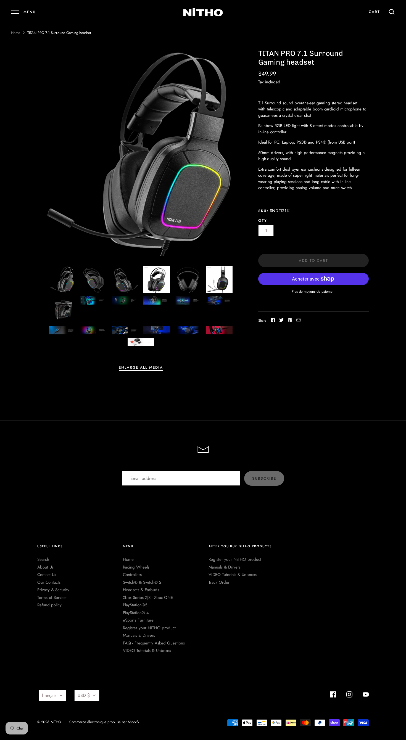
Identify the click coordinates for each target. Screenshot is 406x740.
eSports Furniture (138, 620)
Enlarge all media (141, 367)
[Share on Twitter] (281, 321)
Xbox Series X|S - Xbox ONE (148, 597)
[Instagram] (349, 695)
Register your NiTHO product (149, 628)
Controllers (132, 575)
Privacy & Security (53, 590)
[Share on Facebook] (273, 321)
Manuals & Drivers (139, 635)
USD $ (84, 695)
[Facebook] (333, 695)
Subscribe (264, 478)
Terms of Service (52, 597)
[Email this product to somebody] (298, 321)
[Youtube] (366, 695)
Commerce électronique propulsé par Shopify (104, 722)
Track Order (219, 582)
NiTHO (56, 722)
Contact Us (46, 575)
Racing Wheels (136, 567)
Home (15, 32)
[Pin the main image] (290, 321)
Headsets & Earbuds (141, 590)
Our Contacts (48, 582)
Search (43, 559)
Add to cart (313, 260)
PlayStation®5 (135, 605)
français (49, 695)
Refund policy (49, 605)
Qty (262, 220)
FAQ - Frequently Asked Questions (154, 643)
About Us (45, 567)
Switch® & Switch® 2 (142, 582)
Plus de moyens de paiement (313, 291)
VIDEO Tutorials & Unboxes (147, 651)
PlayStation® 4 (136, 613)
